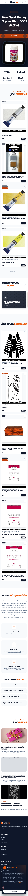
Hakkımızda (3, 849)
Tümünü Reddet (14, 887)
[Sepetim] (25, 2)
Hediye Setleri (4, 842)
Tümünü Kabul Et (14, 891)
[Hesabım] (23, 2)
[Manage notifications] (3, 887)
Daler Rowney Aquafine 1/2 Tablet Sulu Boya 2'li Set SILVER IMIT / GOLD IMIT (13, 177)
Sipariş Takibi (4, 864)
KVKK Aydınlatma (4, 856)
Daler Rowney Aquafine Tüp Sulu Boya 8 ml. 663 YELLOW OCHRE (13, 219)
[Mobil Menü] (2, 2)
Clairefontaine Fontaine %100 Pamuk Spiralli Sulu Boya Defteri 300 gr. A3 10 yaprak (13, 576)
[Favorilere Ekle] (25, 102)
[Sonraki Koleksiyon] (25, 284)
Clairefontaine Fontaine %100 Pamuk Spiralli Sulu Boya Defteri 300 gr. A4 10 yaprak (13, 534)
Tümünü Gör (13, 271)
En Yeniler (3, 837)
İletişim (2, 852)
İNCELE (15, 31)
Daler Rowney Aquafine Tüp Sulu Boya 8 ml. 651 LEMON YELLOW (13, 261)
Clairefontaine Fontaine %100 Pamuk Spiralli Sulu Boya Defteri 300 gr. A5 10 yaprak (13, 492)
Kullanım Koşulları (4, 854)
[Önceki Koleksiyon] (21, 284)
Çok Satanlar (4, 839)
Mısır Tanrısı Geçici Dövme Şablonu (12, 363)
